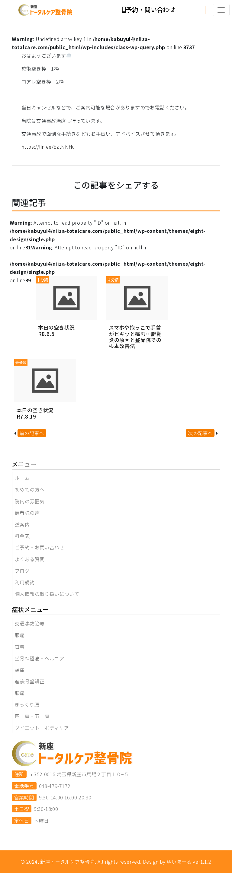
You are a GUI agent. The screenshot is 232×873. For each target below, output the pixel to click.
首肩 (20, 646)
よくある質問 (29, 559)
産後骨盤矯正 (29, 681)
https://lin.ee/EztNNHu (48, 146)
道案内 (22, 524)
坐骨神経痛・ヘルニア (39, 658)
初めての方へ (29, 489)
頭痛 (20, 669)
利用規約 (25, 582)
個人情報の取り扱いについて (47, 593)
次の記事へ (200, 433)
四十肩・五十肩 (32, 716)
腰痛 (20, 635)
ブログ (22, 570)
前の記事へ (31, 433)
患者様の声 (27, 512)
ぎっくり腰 (27, 704)
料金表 (22, 535)
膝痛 (20, 693)
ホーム (22, 478)
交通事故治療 (29, 623)
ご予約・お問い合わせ (39, 547)
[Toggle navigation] (221, 10)
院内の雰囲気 (29, 501)
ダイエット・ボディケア (42, 727)
